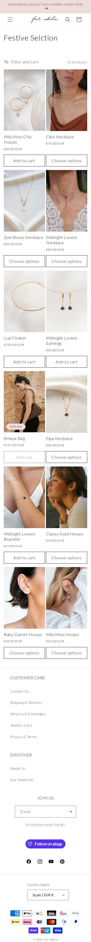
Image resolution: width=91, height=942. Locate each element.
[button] (10, 19)
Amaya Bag (14, 438)
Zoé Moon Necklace (23, 237)
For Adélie (51, 939)
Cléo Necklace (60, 136)
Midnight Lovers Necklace (62, 240)
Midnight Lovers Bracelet (19, 536)
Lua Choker (15, 337)
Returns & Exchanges (28, 714)
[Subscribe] (70, 812)
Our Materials (22, 780)
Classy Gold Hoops (64, 533)
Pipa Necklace (59, 438)
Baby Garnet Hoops (23, 634)
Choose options (67, 160)
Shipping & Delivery (26, 702)
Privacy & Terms (23, 737)
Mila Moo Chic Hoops (18, 139)
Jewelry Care (21, 725)
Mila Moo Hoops (62, 634)
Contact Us (19, 691)
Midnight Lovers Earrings (62, 340)
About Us (18, 768)
